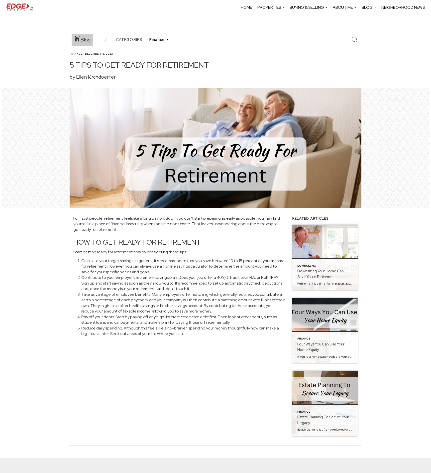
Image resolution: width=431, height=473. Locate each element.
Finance (76, 53)
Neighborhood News (403, 7)
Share (423, 63)
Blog (369, 10)
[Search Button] (354, 39)
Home (246, 7)
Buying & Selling (309, 10)
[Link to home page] (22, 7)
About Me (345, 10)
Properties (271, 10)
